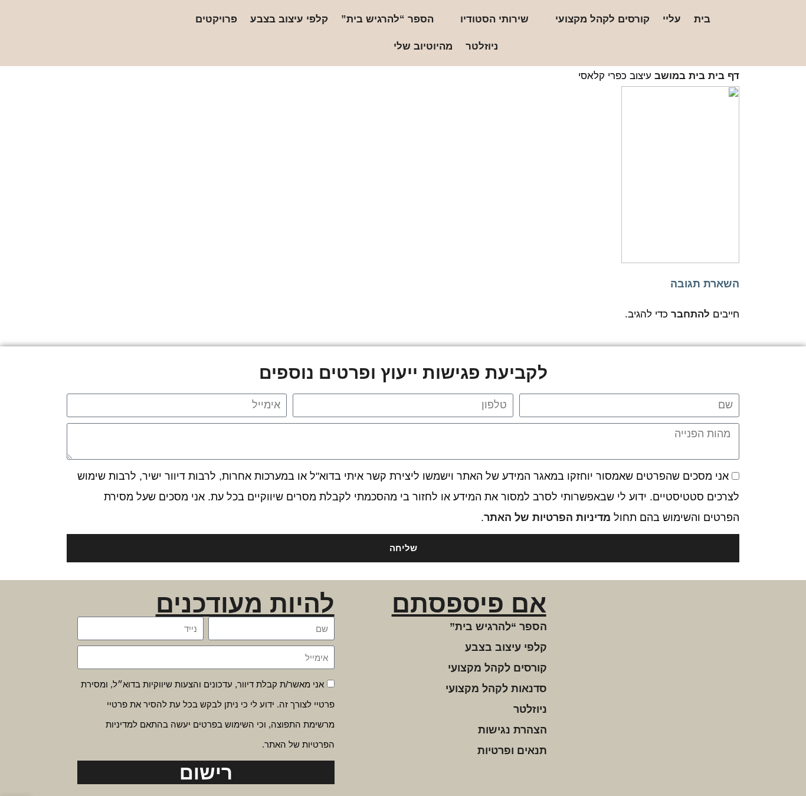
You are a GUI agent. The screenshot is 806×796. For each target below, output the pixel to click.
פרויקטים (216, 19)
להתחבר (690, 314)
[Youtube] (88, 33)
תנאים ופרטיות (512, 750)
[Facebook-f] (126, 33)
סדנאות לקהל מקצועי (496, 689)
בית (702, 19)
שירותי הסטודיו (494, 19)
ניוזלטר (482, 46)
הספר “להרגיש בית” (387, 19)
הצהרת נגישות (512, 730)
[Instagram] (145, 33)
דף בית (723, 75)
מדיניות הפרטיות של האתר (547, 517)
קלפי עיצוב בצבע (289, 19)
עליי (672, 19)
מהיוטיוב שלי (423, 46)
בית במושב (679, 75)
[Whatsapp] (107, 33)
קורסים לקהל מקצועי (602, 19)
